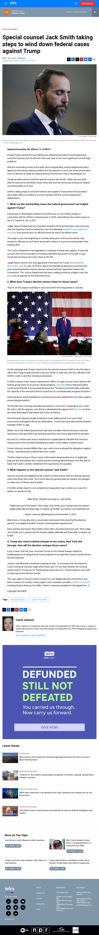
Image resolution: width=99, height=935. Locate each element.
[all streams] (95, 12)
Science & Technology (28, 789)
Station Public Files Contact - (83, 893)
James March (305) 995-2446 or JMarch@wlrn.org (83, 901)
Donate (39, 898)
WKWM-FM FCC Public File (64, 905)
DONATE (88, 3)
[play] (7, 12)
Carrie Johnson (18, 58)
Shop (38, 909)
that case (77, 409)
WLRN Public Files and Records (64, 909)
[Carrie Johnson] (7, 623)
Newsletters (61, 888)
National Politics (10, 29)
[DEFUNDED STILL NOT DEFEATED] (49, 692)
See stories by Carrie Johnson (31, 635)
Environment (24, 753)
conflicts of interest (80, 582)
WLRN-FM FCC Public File (64, 902)
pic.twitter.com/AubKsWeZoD (75, 509)
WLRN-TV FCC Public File (64, 898)
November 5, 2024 (67, 514)
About (38, 888)
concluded (61, 385)
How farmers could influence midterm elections (25, 840)
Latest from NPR (39, 600)
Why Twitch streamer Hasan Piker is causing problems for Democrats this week (78, 843)
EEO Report (80, 888)
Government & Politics (28, 771)
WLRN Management (84, 905)
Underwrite (40, 904)
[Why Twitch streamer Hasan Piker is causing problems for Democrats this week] (57, 844)
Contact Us (40, 893)
